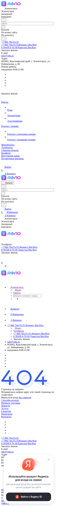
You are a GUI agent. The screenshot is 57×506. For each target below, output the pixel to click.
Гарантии (6, 411)
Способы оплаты (10, 400)
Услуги (5, 408)
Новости (5, 405)
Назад (17, 290)
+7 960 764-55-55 (10, 42)
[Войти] (2, 259)
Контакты (6, 416)
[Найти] (3, 39)
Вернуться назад (9, 397)
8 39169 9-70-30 (18, 47)
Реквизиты (6, 414)
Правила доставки (10, 403)
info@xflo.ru (7, 55)
